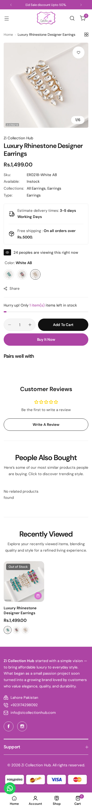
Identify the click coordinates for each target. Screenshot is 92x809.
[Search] (72, 18)
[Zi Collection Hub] (46, 18)
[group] (46, 85)
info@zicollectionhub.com (33, 712)
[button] (11, 4)
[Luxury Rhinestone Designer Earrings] (24, 581)
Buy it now (46, 339)
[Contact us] (10, 788)
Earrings (54, 188)
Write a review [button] (46, 424)
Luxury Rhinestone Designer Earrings (20, 610)
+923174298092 (24, 704)
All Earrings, (37, 188)
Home (8, 34)
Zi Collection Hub (18, 138)
